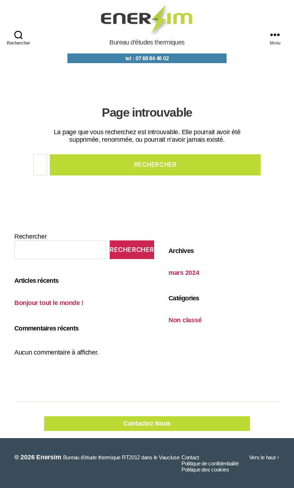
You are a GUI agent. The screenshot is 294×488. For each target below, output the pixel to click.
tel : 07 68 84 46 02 (147, 58)
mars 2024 (184, 272)
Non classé (185, 320)
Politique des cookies (205, 469)
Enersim (48, 457)
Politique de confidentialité (209, 463)
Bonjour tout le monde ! (49, 302)
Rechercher (30, 236)
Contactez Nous (147, 423)
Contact (190, 457)
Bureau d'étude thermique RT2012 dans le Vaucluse (121, 457)
